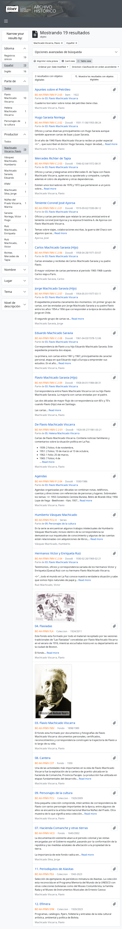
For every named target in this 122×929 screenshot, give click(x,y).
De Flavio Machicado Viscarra (55, 424)
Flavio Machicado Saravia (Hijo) (56, 377)
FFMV (15, 184)
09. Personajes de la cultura (60, 523)
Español (15, 66)
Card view (69, 61)
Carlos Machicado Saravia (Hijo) (56, 247)
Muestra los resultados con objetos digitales (96, 78)
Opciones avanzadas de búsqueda (58, 52)
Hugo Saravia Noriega (50, 117)
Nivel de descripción (12, 304)
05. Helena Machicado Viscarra (62, 433)
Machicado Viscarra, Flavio (15, 149)
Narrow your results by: (15, 36)
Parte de (10, 81)
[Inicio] (61, 9)
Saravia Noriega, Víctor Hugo (15, 216)
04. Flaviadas (43, 626)
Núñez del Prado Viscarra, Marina (15, 203)
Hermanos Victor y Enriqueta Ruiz (58, 553)
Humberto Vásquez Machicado (56, 515)
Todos (7, 88)
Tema (8, 292)
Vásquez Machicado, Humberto (15, 161)
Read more (111, 144)
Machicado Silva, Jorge (15, 191)
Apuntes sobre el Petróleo (52, 89)
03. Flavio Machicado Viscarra (61, 98)
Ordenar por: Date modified (52, 66)
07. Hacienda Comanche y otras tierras (61, 828)
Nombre (10, 270)
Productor (11, 134)
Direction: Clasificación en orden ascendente (94, 66)
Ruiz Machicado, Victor (15, 243)
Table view (85, 61)
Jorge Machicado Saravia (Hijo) (55, 288)
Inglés (15, 72)
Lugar (8, 281)
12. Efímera (42, 904)
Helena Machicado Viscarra (15, 111)
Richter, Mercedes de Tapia (15, 256)
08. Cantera (42, 758)
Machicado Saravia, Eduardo (15, 174)
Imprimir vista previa (47, 61)
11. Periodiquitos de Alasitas (54, 869)
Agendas (41, 476)
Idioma (9, 48)
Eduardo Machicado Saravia (54, 333)
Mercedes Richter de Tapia (53, 158)
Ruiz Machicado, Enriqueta (15, 230)
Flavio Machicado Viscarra (15, 98)
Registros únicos (15, 57)
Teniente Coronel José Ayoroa (55, 203)
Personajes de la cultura (15, 122)
